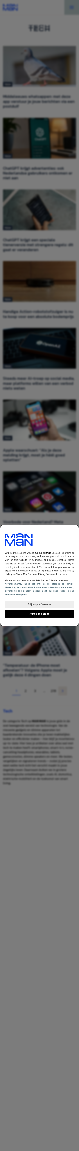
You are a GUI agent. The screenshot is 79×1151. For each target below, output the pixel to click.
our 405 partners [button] (43, 553)
